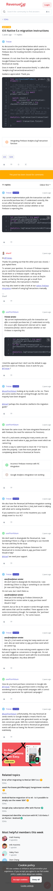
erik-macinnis (14, 844)
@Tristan (8, 258)
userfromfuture (12, 312)
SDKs (6, 19)
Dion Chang (14, 859)
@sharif (5, 404)
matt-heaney (14, 837)
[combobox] (26, 11)
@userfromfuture (9, 391)
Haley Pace (14, 852)
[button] (2, 5)
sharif (8, 253)
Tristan (9, 41)
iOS (4, 157)
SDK (11, 157)
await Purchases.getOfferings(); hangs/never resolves (26, 787)
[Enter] (4, 11)
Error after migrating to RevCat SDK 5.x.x (20, 780)
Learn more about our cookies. (29, 874)
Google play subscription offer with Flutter (21, 808)
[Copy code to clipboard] (48, 80)
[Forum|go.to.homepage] (16, 5)
